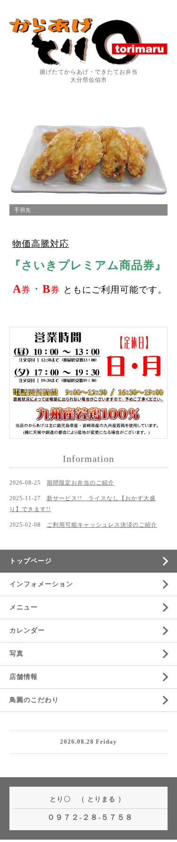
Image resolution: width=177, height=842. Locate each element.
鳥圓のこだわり (34, 699)
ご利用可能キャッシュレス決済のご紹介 (102, 524)
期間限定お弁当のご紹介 (80, 482)
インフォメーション (41, 584)
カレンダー (27, 630)
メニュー (23, 607)
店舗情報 (23, 676)
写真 (16, 653)
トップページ (30, 560)
